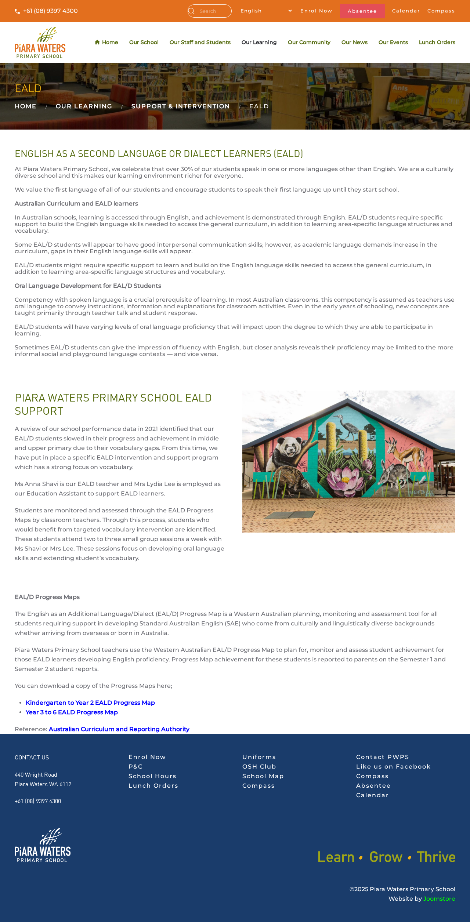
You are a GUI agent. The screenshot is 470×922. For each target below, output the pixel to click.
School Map (263, 776)
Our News (354, 42)
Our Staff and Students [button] (200, 42)
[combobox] (210, 11)
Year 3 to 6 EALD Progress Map (72, 712)
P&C (136, 766)
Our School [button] (144, 42)
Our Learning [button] (259, 42)
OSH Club (259, 766)
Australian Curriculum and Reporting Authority (119, 729)
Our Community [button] (309, 42)
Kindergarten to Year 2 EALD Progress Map (90, 702)
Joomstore (439, 898)
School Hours (153, 776)
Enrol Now (316, 11)
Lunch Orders (437, 42)
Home (110, 42)
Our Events (393, 42)
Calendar (406, 11)
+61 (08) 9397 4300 (50, 10)
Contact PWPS (382, 757)
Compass (441, 11)
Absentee (362, 11)
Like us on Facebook (393, 766)
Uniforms (259, 757)
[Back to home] (40, 42)
